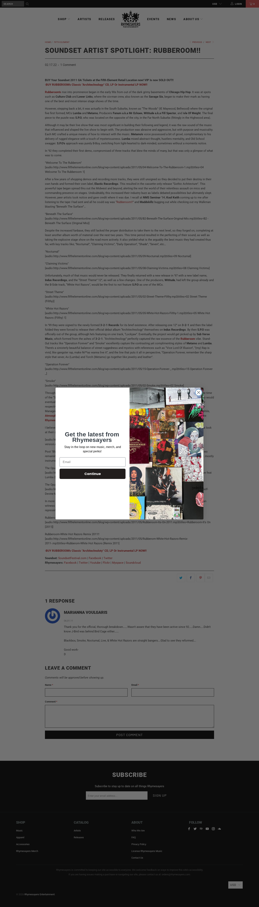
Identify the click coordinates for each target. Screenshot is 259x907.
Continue (92, 473)
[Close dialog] (198, 392)
